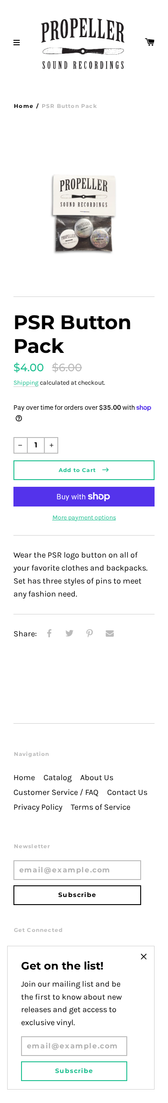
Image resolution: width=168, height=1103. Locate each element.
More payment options (84, 517)
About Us (96, 777)
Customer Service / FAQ (56, 792)
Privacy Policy (37, 807)
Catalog (57, 777)
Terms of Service (100, 807)
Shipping (26, 382)
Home (24, 106)
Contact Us (127, 792)
